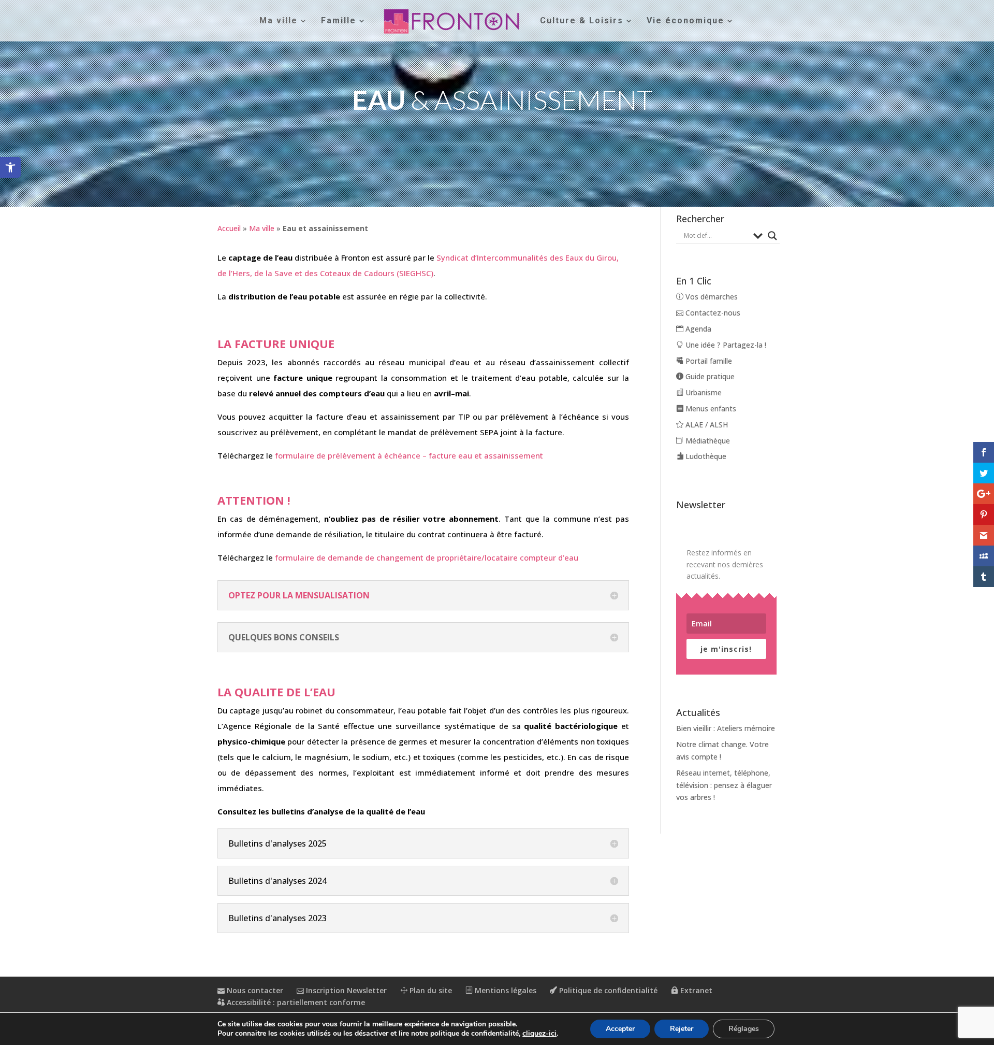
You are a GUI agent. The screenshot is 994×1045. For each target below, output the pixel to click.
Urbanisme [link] (702, 392)
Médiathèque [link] (706, 441)
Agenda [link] (697, 329)
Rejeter (681, 1029)
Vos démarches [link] (710, 297)
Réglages (743, 1029)
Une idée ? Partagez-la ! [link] (724, 345)
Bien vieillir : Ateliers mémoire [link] (725, 728)
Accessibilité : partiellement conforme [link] (295, 1002)
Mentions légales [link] (504, 990)
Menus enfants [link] (709, 408)
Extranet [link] (695, 990)
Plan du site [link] (429, 990)
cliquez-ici (539, 1033)
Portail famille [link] (707, 361)
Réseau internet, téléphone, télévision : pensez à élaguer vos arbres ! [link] (724, 785)
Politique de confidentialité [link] (607, 990)
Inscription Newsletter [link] (345, 990)
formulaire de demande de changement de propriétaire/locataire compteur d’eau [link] (426, 557)
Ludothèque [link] (704, 456)
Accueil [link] (229, 228)
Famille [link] (338, 21)
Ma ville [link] (278, 21)
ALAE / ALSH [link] (705, 425)
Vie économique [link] (685, 21)
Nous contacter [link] (254, 990)
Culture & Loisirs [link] (581, 21)
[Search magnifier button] (772, 235)
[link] (10, 167)
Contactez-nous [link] (711, 313)
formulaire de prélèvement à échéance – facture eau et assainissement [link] (409, 455)
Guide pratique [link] (709, 376)
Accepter (620, 1029)
